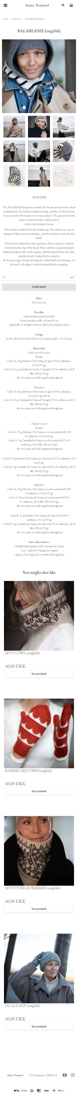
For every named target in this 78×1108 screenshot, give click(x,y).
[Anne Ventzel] (37, 5)
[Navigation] (5, 5)
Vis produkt (39, 674)
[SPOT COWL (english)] (39, 616)
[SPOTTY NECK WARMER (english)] (39, 851)
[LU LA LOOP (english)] (39, 968)
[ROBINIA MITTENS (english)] (39, 733)
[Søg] (61, 5)
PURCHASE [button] (39, 287)
